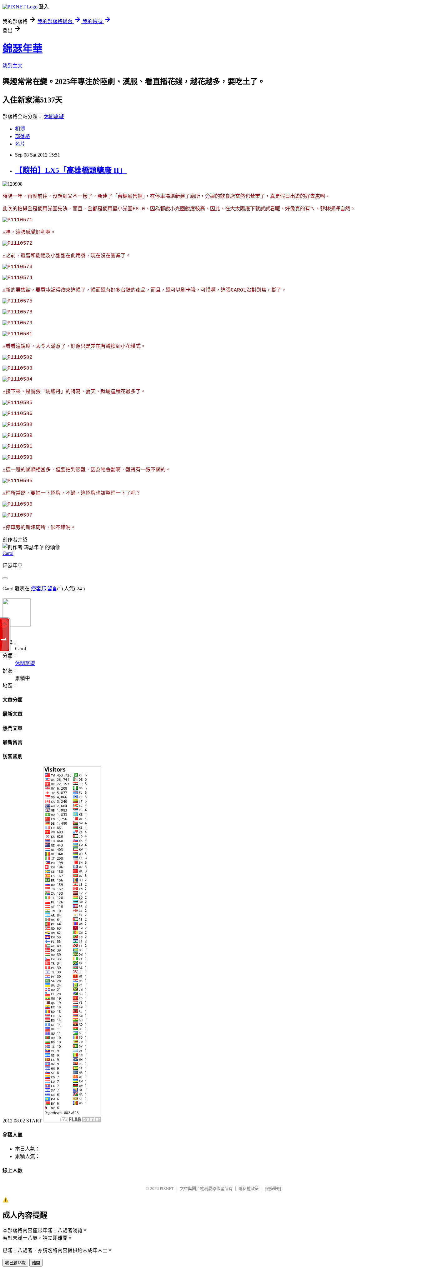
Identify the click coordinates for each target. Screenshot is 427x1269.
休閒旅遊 (54, 116)
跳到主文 (13, 65)
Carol (8, 553)
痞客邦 (38, 588)
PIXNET (167, 1188)
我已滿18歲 (15, 1263)
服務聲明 (273, 1188)
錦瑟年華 (23, 48)
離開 (36, 1263)
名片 (20, 144)
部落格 (22, 136)
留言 (52, 588)
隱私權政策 (249, 1188)
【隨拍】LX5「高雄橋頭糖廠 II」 (71, 170)
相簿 (20, 129)
